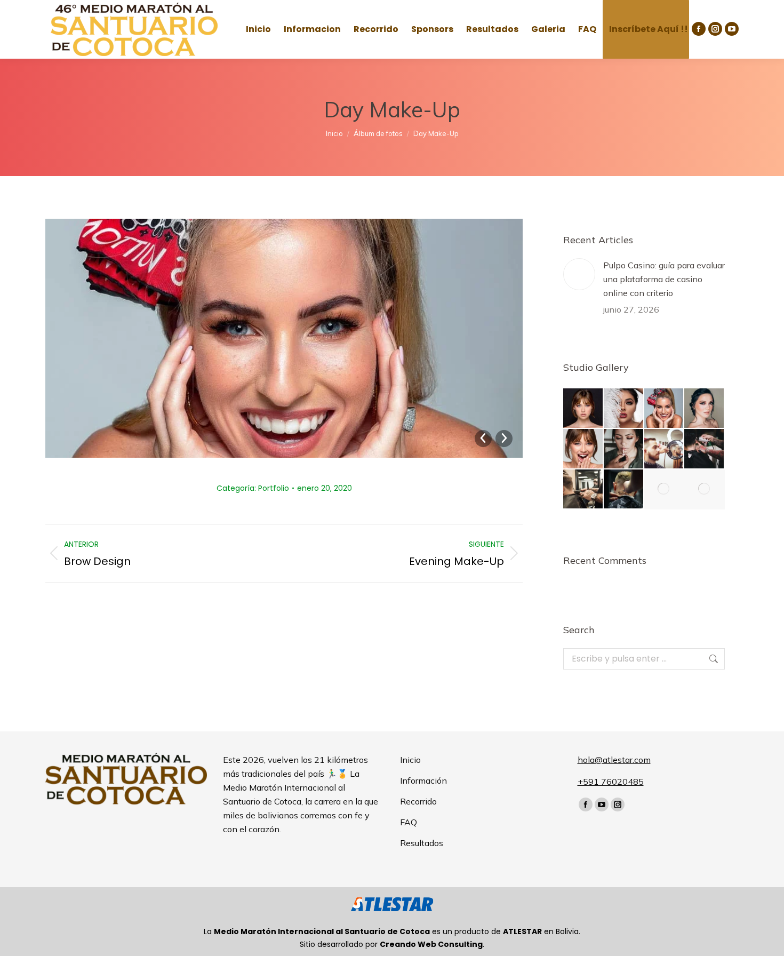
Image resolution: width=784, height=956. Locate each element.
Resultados (421, 843)
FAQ (408, 822)
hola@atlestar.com (614, 759)
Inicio (410, 759)
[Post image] (579, 274)
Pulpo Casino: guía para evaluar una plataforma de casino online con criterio (664, 279)
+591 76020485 (611, 781)
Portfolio (273, 488)
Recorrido (418, 801)
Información (423, 780)
